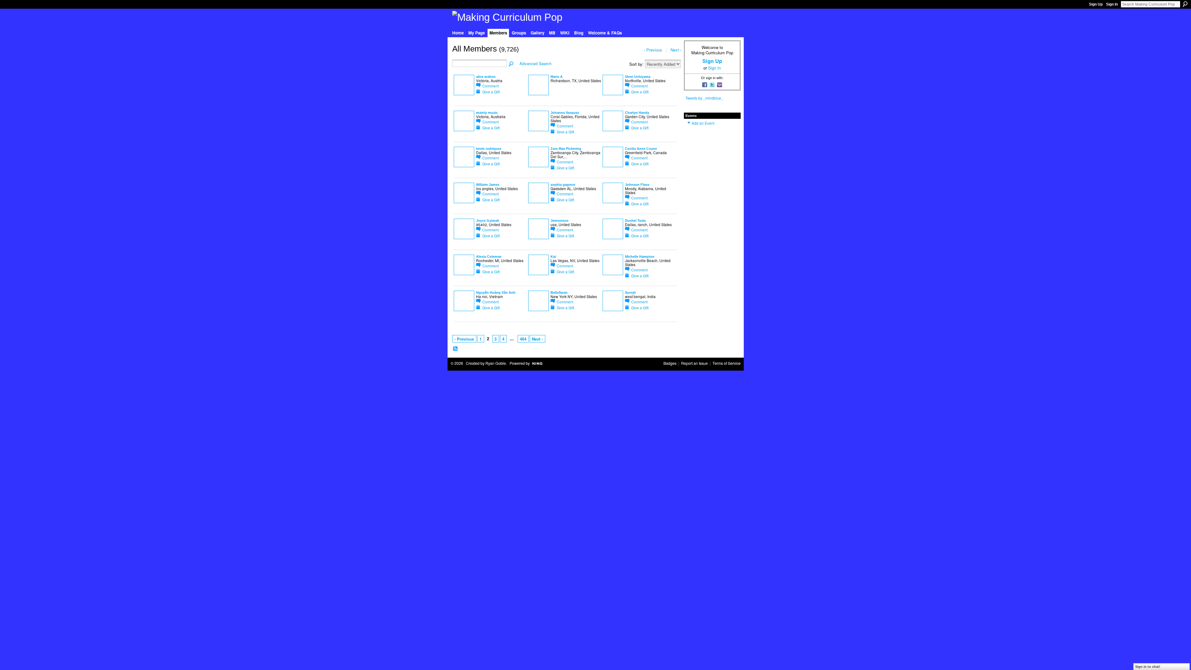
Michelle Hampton (639, 256)
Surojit (630, 292)
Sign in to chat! (1147, 666)
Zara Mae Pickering (566, 148)
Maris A (557, 76)
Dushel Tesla (635, 220)
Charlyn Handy (637, 112)
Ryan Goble (495, 363)
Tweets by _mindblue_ (704, 97)
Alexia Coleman (489, 256)
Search (1185, 4)
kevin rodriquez (489, 148)
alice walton (486, 76)
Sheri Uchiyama (637, 76)
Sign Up (1096, 4)
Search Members (511, 64)
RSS (455, 349)
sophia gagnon (563, 184)
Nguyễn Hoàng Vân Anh (495, 292)
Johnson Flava (637, 184)
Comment (490, 85)
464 (523, 339)
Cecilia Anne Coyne (641, 148)
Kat (553, 256)
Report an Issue (694, 363)
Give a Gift (491, 91)
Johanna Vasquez (565, 112)
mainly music (487, 112)
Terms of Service (726, 363)
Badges (669, 363)
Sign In (1112, 4)
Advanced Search (535, 63)
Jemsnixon (560, 220)
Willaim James (487, 184)
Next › (537, 339)
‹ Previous (464, 339)
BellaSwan (559, 292)
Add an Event (703, 123)
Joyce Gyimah (487, 220)
